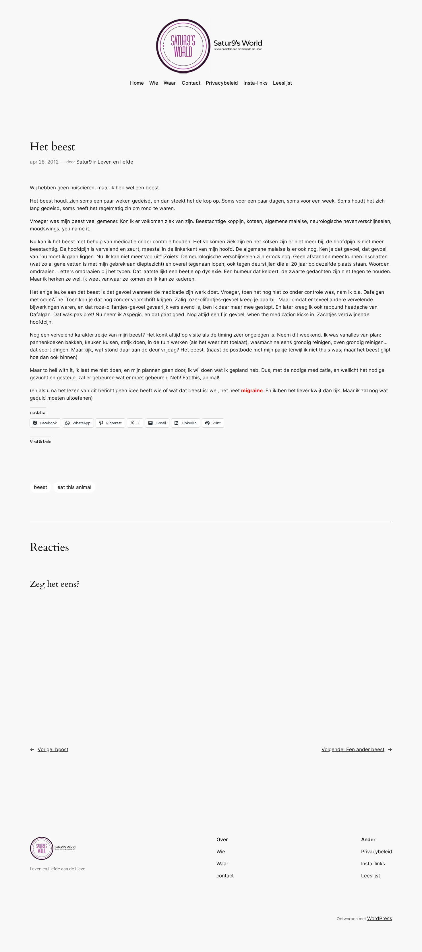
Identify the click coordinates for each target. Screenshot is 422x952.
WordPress (379, 918)
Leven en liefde (115, 162)
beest (40, 487)
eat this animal (74, 487)
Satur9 (84, 162)
